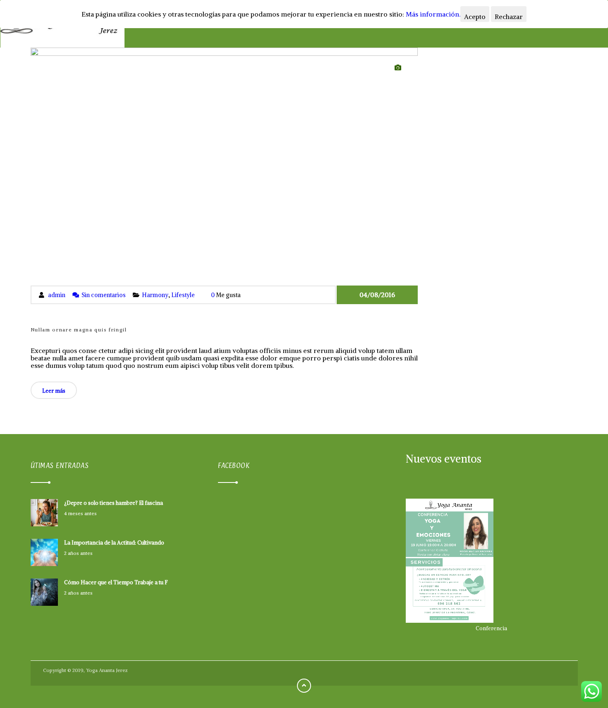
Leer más (53, 390)
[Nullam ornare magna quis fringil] (224, 166)
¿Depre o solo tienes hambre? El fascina (113, 502)
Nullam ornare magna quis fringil (79, 329)
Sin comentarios (103, 295)
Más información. (433, 14)
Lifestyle (183, 295)
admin (56, 295)
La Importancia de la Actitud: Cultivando (114, 542)
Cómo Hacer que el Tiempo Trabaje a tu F (116, 582)
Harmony (155, 295)
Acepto (475, 16)
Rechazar (509, 16)
